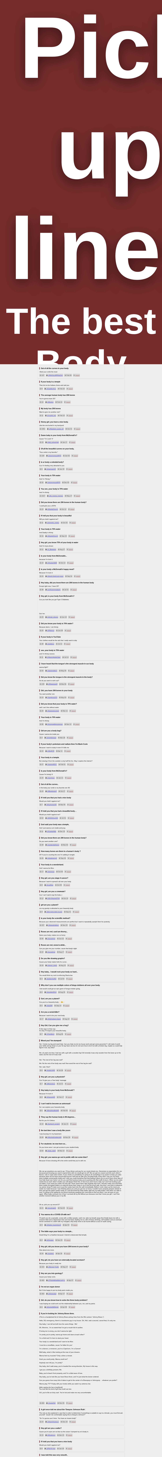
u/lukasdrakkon (53, 925)
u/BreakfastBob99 (52, 1110)
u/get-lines (51, 778)
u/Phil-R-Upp (50, 1448)
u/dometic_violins (53, 523)
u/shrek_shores (52, 617)
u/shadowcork (52, 858)
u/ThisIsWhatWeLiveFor (56, 1280)
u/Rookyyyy (51, 1435)
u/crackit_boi (51, 415)
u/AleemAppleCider (54, 657)
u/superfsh (52, 1403)
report (77, 375)
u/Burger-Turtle (53, 1267)
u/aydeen (50, 1253)
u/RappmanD (52, 684)
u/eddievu (50, 644)
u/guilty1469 (50, 1070)
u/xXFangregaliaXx (54, 590)
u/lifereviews (50, 1084)
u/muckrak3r (51, 1208)
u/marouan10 (51, 469)
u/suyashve (51, 938)
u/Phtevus (50, 630)
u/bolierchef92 (51, 979)
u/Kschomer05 (51, 805)
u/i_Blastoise (51, 549)
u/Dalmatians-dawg (54, 1019)
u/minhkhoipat (51, 738)
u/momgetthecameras (55, 724)
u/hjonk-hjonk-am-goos (55, 576)
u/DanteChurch (52, 509)
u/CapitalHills (51, 831)
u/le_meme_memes (56, 496)
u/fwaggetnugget (53, 711)
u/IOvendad (52, 1294)
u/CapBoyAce (51, 389)
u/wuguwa (50, 872)
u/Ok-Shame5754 (53, 898)
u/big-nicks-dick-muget (54, 912)
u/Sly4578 (50, 751)
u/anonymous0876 (54, 456)
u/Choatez (50, 1240)
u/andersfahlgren (53, 845)
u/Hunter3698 (52, 563)
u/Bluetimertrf (52, 791)
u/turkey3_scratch (53, 1124)
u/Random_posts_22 (56, 429)
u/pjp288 (49, 1005)
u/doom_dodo (52, 965)
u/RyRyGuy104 (52, 818)
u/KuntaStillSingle (52, 1307)
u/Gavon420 (50, 1097)
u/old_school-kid (53, 442)
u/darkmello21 (52, 671)
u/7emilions (50, 1034)
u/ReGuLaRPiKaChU (55, 375)
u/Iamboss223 (52, 697)
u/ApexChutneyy (53, 1422)
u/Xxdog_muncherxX (53, 1225)
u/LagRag (49, 885)
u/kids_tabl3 (51, 1151)
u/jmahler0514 (51, 992)
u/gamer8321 (52, 764)
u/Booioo (50, 402)
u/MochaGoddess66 (54, 1137)
